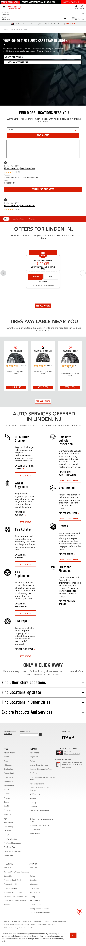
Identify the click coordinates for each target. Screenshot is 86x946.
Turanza (7, 794)
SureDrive (7, 814)
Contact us (8, 734)
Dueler (6, 802)
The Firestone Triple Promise (15, 901)
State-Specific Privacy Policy (46, 924)
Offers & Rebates (10, 888)
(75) (51, 365)
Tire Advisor (8, 831)
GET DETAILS (70, 24)
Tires (31, 872)
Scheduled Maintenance (39, 825)
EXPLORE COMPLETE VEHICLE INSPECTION (67, 473)
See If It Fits (16, 387)
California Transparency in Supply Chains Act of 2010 (19, 924)
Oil (31, 815)
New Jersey (15, 29)
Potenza (7, 798)
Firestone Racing (10, 839)
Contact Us (8, 876)
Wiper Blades (35, 834)
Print (51, 277)
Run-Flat (7, 806)
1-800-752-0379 (79, 19)
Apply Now (67, 751)
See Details (43, 281)
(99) (19, 209)
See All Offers (43, 305)
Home (6, 29)
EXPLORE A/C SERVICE (68, 513)
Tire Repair (34, 773)
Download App (66, 767)
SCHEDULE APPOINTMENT (25, 475)
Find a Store (76, 129)
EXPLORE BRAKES (66, 554)
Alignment (34, 757)
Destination (8, 769)
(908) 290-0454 (9, 183)
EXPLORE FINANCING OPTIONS (67, 603)
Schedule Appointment (13, 893)
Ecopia (6, 790)
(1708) (70, 367)
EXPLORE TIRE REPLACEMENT (21, 605)
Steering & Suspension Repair (41, 769)
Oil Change (34, 888)
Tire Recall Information (12, 843)
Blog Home (34, 868)
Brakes (32, 761)
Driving (32, 897)
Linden (25, 29)
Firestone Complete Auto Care (19, 168)
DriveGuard (8, 777)
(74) (19, 172)
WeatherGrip (9, 786)
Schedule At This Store (43, 189)
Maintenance (35, 893)
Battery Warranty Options (39, 909)
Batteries (33, 798)
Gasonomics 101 (10, 884)
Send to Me (35, 277)
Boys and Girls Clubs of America (16, 872)
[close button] (83, 932)
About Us (7, 868)
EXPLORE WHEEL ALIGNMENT (22, 513)
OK (73, 935)
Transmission (35, 830)
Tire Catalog (8, 827)
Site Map (6, 921)
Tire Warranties (9, 835)
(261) (24, 365)
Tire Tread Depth (10, 847)
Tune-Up (33, 803)
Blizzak (6, 761)
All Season (8, 765)
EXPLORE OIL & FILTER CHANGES (24, 467)
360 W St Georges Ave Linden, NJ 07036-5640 (21, 177)
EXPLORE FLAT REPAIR (24, 649)
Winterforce (8, 782)
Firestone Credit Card (12, 880)
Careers (46, 921)
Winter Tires (8, 855)
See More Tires (43, 401)
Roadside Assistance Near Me (15, 897)
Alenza (6, 757)
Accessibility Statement (59, 921)
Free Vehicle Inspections (39, 811)
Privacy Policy (27, 921)
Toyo (5, 819)
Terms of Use (16, 921)
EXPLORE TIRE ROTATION (21, 556)
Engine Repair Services (39, 765)
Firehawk (7, 810)
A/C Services (35, 794)
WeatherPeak (9, 773)
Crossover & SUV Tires (12, 851)
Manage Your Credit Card (72, 754)
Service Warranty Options (40, 913)
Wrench (7, 905)
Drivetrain (33, 807)
